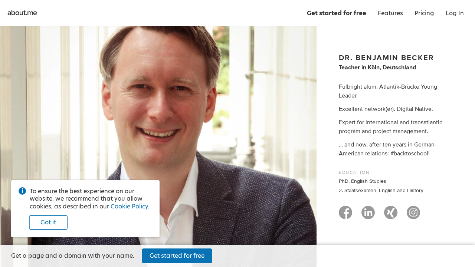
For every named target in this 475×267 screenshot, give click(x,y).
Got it (48, 222)
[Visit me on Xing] (390, 215)
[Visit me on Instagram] (413, 215)
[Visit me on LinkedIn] (368, 215)
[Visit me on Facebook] (345, 215)
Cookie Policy (129, 206)
